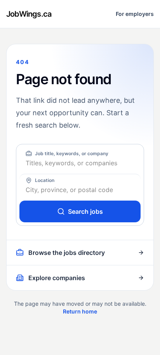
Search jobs (85, 211)
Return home (80, 311)
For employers (135, 13)
